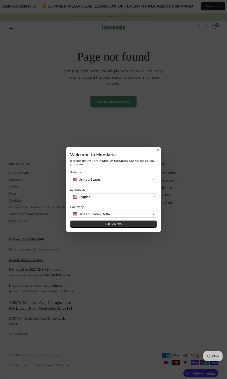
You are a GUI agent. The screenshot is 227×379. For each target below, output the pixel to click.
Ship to (75, 172)
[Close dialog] (158, 150)
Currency (77, 207)
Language (78, 189)
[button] (113, 179)
